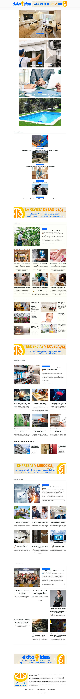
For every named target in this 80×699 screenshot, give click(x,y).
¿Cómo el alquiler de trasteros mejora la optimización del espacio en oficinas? (22, 430)
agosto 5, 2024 (52, 584)
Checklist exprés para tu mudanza (40, 182)
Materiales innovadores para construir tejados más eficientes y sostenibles (40, 405)
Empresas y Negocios (38, 8)
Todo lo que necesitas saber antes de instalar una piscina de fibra (40, 123)
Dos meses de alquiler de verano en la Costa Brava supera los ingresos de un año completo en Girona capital (22, 621)
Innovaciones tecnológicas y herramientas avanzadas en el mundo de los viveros (35, 316)
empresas (51, 526)
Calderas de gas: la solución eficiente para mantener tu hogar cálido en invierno (40, 289)
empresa (51, 550)
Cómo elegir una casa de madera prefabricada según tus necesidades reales (40, 166)
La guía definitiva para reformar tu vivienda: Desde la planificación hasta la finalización (58, 430)
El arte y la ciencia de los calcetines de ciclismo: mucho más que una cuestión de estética (40, 198)
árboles (56, 233)
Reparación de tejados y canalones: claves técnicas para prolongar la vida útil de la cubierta (40, 150)
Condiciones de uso (57, 697)
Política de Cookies (50, 697)
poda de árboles (60, 233)
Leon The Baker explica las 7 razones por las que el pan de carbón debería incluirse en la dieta (22, 592)
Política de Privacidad (43, 697)
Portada (40, 92)
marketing (27, 406)
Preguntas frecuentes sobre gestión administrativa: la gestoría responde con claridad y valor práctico (40, 94)
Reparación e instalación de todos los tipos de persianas (40, 65)
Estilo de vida (19, 8)
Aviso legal (38, 697)
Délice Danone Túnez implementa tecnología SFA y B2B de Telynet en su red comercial (58, 635)
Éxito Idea (34, 697)
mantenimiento (63, 305)
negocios (60, 489)
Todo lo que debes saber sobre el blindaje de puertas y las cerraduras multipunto (40, 546)
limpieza (59, 306)
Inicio (15, 8)
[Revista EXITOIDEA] (22, 4)
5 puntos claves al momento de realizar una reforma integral (40, 36)
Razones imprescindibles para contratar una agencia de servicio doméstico (62, 325)
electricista (44, 372)
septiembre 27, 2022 (51, 243)
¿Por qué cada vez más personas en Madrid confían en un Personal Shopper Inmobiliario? (40, 430)
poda (58, 237)
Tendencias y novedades (28, 8)
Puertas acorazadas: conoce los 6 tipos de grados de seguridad (62, 446)
